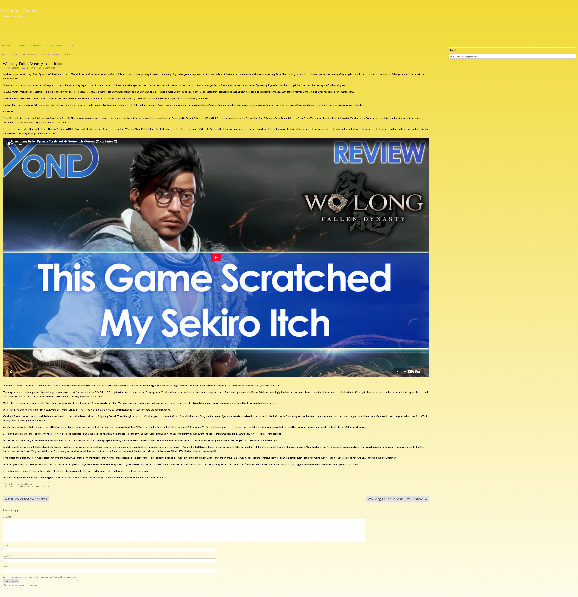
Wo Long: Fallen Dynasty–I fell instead (398, 499)
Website (7, 566)
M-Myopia (7, 45)
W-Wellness (35, 45)
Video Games (25, 484)
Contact (68, 54)
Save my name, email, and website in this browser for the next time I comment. (39, 577)
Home (5, 54)
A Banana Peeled (19, 10)
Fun (16, 484)
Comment (7, 516)
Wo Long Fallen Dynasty (38, 486)
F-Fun (70, 45)
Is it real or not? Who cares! (26, 499)
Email (6, 556)
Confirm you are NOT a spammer (21, 585)
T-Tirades (20, 45)
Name (6, 545)
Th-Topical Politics (54, 45)
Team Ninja (21, 486)
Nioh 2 (12, 486)
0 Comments (49, 67)
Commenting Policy (50, 54)
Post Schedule (30, 54)
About (15, 54)
